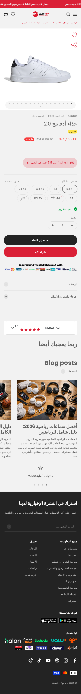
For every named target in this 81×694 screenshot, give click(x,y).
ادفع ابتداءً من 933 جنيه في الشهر (49, 162)
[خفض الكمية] (72, 225)
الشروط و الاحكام (67, 575)
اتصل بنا (72, 555)
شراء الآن (40, 252)
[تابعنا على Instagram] (65, 660)
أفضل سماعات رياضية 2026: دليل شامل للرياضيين (50, 429)
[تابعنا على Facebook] (74, 660)
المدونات (72, 601)
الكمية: (73, 218)
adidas (72, 116)
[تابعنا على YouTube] (48, 660)
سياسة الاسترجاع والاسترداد (61, 568)
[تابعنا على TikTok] (39, 660)
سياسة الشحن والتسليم (64, 562)
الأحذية (58, 22)
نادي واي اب (70, 581)
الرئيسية (73, 22)
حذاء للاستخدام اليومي (31, 22)
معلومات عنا (70, 548)
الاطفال (32, 562)
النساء (33, 555)
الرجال (33, 548)
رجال (65, 22)
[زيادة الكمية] (52, 225)
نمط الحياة (47, 22)
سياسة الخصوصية (67, 588)
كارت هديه (31, 575)
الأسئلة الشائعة (69, 594)
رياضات (32, 568)
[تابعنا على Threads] (57, 660)
